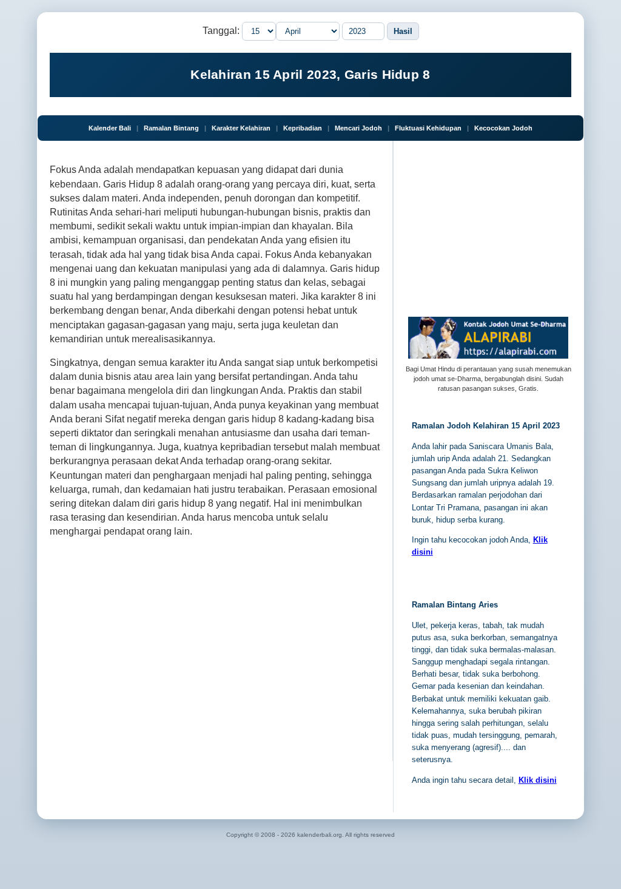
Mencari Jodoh (358, 128)
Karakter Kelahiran (241, 128)
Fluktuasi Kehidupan (428, 128)
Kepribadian (302, 128)
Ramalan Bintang (171, 128)
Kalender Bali (110, 128)
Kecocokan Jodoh (503, 128)
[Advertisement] (215, 652)
